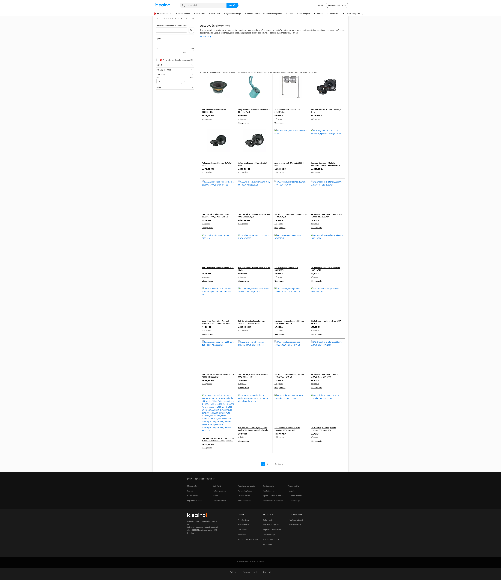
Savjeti (320, 5)
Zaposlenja (242, 534)
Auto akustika (178, 19)
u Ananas (242, 119)
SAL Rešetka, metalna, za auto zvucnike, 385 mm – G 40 (287, 428)
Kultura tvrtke (243, 525)
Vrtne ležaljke (293, 486)
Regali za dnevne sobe (246, 486)
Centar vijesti (243, 530)
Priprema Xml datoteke (272, 530)
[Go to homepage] (163, 5)
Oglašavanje (268, 520)
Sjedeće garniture (219, 491)
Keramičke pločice (245, 491)
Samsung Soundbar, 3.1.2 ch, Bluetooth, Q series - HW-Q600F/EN (325, 164)
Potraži (232, 5)
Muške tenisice (192, 495)
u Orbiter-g (206, 330)
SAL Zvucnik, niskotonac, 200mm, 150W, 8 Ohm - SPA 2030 (325, 375)
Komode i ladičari (295, 495)
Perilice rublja (268, 486)
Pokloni (233, 572)
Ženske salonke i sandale (273, 500)
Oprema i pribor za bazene (273, 495)
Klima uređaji (192, 486)
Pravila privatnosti (295, 520)
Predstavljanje (243, 520)
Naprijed (278, 464)
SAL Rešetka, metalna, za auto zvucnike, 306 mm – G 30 (323, 428)
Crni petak (267, 572)
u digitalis (206, 223)
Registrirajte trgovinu (337, 5)
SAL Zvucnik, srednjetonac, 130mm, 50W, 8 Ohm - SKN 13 (289, 322)
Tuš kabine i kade (269, 491)
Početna (159, 19)
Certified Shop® (269, 534)
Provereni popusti (250, 572)
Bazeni (215, 495)
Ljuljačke (291, 491)
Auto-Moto (168, 19)
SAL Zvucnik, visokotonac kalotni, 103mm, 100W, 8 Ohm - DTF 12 (216, 215)
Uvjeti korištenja (294, 525)
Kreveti (190, 491)
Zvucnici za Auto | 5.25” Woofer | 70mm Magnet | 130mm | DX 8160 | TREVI (216, 323)
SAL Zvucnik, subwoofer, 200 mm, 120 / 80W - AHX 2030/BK (218, 375)
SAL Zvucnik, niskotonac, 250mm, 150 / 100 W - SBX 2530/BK (326, 215)
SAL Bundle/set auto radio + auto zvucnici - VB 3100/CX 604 (251, 322)
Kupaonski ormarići (194, 500)
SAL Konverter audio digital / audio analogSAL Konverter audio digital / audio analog (253, 430)
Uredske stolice (244, 495)
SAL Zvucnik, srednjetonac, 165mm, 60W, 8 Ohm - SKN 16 (253, 375)
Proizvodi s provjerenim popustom (176, 60)
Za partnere (267, 544)
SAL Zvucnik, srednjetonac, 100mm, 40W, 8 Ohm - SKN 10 (289, 375)
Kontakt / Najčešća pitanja (248, 539)
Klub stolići (217, 486)
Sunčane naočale (244, 500)
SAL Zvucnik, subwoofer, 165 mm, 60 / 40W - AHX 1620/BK (254, 215)
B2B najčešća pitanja (271, 539)
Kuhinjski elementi (220, 500)
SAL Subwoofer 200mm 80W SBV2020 (218, 267)
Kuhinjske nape (294, 500)
